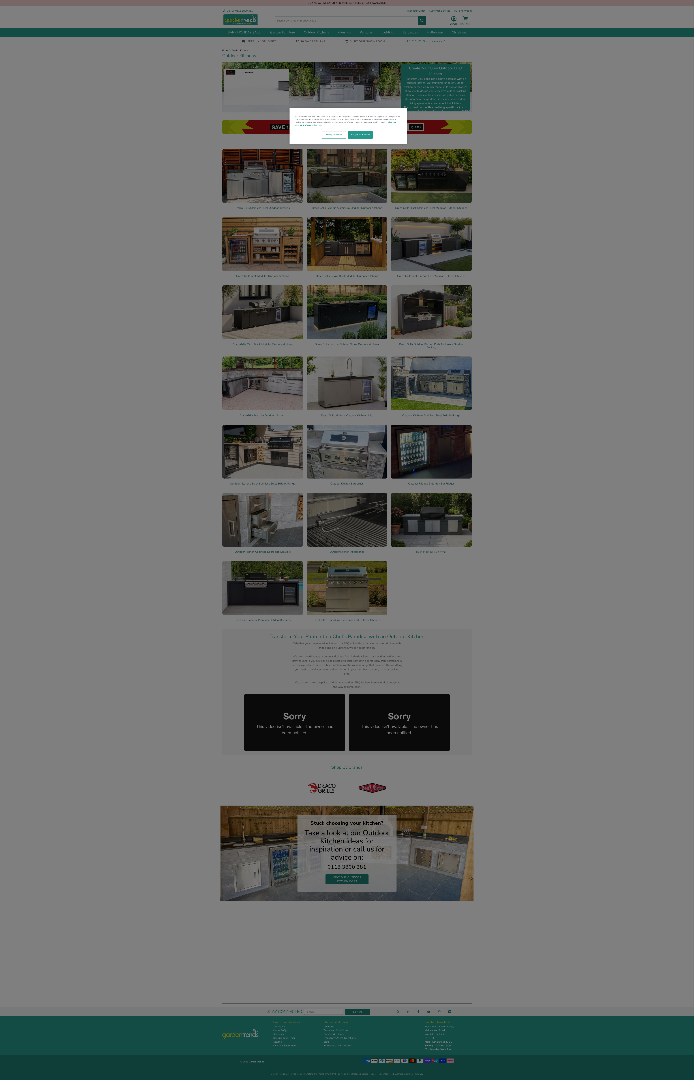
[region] (348, 126)
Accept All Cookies (360, 134)
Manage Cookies (334, 134)
